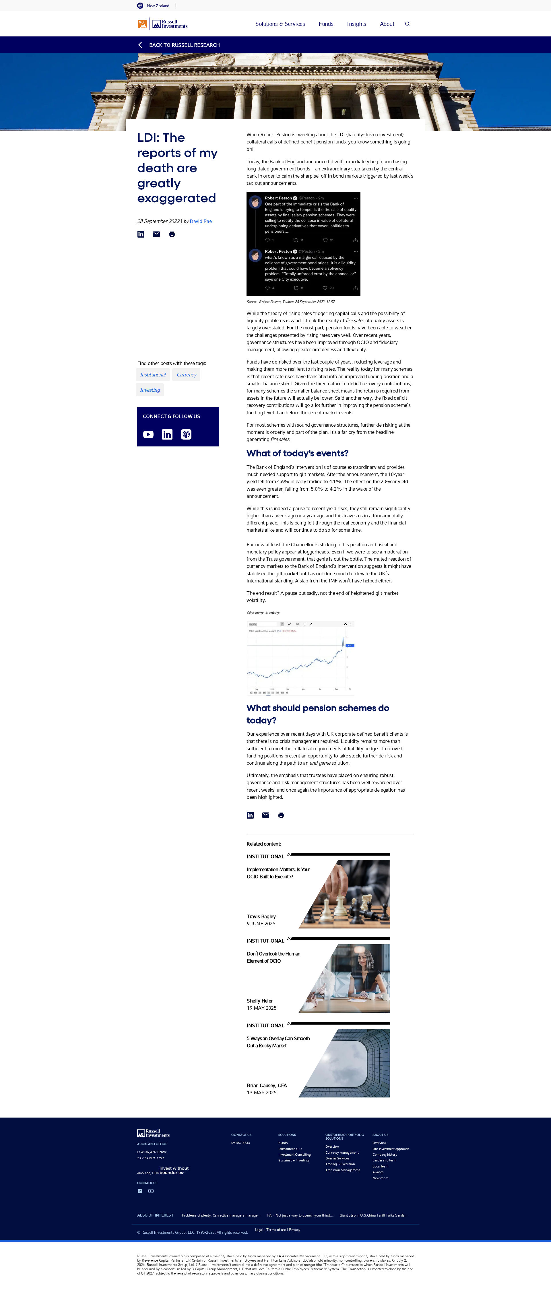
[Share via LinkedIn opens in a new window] (141, 234)
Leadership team (384, 1160)
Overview (332, 1147)
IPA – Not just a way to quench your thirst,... (300, 1215)
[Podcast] (186, 435)
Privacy (294, 1229)
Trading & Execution (340, 1164)
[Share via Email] (156, 234)
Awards (377, 1172)
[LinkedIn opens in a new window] (167, 435)
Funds (282, 1143)
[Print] (172, 234)
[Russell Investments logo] (163, 24)
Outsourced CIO (290, 1149)
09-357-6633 (240, 1143)
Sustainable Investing (293, 1160)
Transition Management (342, 1170)
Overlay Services (337, 1158)
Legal (259, 1229)
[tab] (156, 5)
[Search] (407, 23)
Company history (384, 1155)
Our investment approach (390, 1149)
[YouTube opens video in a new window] (148, 435)
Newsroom (380, 1178)
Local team (380, 1166)
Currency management (341, 1153)
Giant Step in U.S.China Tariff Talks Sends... (373, 1215)
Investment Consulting (294, 1155)
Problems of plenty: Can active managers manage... (221, 1215)
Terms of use (276, 1229)
